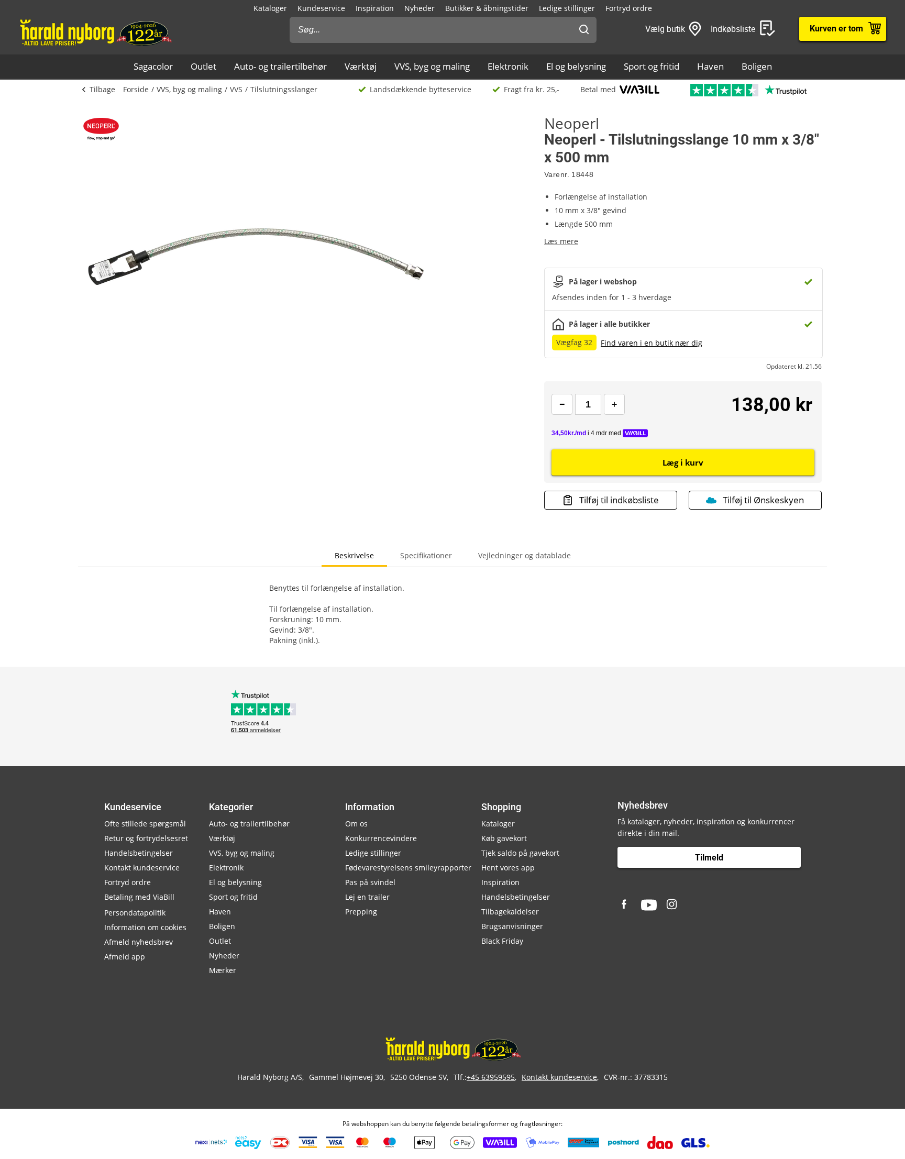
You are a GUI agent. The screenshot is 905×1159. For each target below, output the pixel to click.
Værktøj (361, 66)
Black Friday (502, 941)
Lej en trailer (367, 897)
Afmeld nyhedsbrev (138, 942)
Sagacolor (153, 66)
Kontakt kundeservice (142, 868)
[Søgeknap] (584, 30)
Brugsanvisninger (512, 926)
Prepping (361, 912)
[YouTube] (649, 905)
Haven (710, 66)
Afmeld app (124, 957)
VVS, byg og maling (432, 66)
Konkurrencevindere (381, 838)
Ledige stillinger (567, 8)
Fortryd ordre (628, 8)
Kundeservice (321, 8)
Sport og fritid (651, 66)
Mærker (222, 970)
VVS (236, 89)
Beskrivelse (354, 555)
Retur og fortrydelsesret (146, 838)
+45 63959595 (491, 1077)
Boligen (757, 66)
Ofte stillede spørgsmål (145, 824)
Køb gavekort (504, 838)
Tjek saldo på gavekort (520, 853)
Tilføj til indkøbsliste (619, 500)
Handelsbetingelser (138, 853)
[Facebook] (625, 905)
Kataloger (270, 8)
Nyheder (419, 8)
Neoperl (571, 123)
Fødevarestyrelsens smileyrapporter (408, 868)
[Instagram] (672, 905)
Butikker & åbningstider (486, 8)
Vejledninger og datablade (524, 555)
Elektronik (508, 66)
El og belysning (576, 66)
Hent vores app (508, 868)
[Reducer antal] (561, 404)
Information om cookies (145, 927)
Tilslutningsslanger (283, 89)
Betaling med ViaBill (139, 897)
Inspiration (375, 8)
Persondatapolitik (134, 913)
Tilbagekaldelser (510, 912)
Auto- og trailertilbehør (280, 66)
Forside (136, 89)
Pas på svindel (370, 882)
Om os (356, 824)
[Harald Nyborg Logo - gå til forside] (95, 32)
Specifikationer (426, 555)
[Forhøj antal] (614, 404)
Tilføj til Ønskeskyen (763, 500)
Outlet (203, 66)
